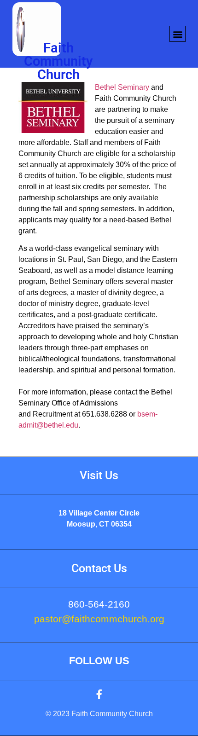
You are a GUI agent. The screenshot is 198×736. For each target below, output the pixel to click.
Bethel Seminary (122, 87)
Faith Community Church (58, 61)
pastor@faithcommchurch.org (99, 619)
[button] (177, 34)
